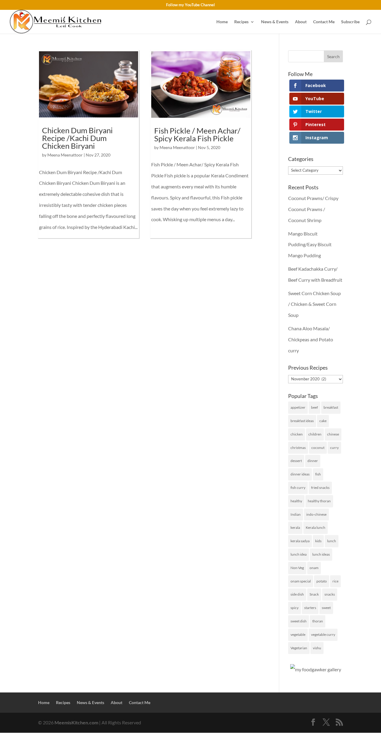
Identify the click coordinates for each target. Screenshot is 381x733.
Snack (314, 594)
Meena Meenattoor (65, 154)
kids (318, 541)
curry (334, 447)
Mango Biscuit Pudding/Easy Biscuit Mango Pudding (310, 244)
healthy (296, 501)
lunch (331, 541)
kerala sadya (300, 541)
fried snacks (320, 487)
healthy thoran (319, 501)
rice (335, 581)
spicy (295, 607)
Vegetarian (299, 648)
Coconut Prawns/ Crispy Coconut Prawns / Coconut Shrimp (313, 209)
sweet (326, 607)
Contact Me (324, 22)
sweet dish (299, 621)
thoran (317, 621)
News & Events (274, 22)
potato (321, 581)
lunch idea (299, 554)
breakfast (331, 407)
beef (314, 407)
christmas (298, 447)
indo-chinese (316, 514)
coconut (317, 447)
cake (323, 421)
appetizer (298, 407)
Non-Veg (297, 567)
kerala (295, 527)
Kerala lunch (315, 527)
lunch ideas (321, 554)
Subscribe (350, 22)
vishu (317, 648)
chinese (333, 434)
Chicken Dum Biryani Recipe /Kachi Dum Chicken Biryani (77, 138)
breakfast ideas (302, 421)
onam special (301, 581)
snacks (329, 594)
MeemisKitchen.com (76, 722)
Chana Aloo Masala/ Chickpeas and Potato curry (310, 339)
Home (222, 22)
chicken (297, 434)
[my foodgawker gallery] (315, 669)
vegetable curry (323, 634)
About (301, 22)
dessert (296, 460)
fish (318, 474)
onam (314, 567)
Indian (296, 514)
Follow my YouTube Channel (190, 5)
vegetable (298, 634)
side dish (297, 594)
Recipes (241, 22)
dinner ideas (300, 474)
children (314, 434)
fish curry (298, 487)
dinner (312, 460)
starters (310, 607)
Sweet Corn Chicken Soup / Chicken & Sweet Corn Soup (314, 304)
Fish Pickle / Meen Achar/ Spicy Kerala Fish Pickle (197, 134)
